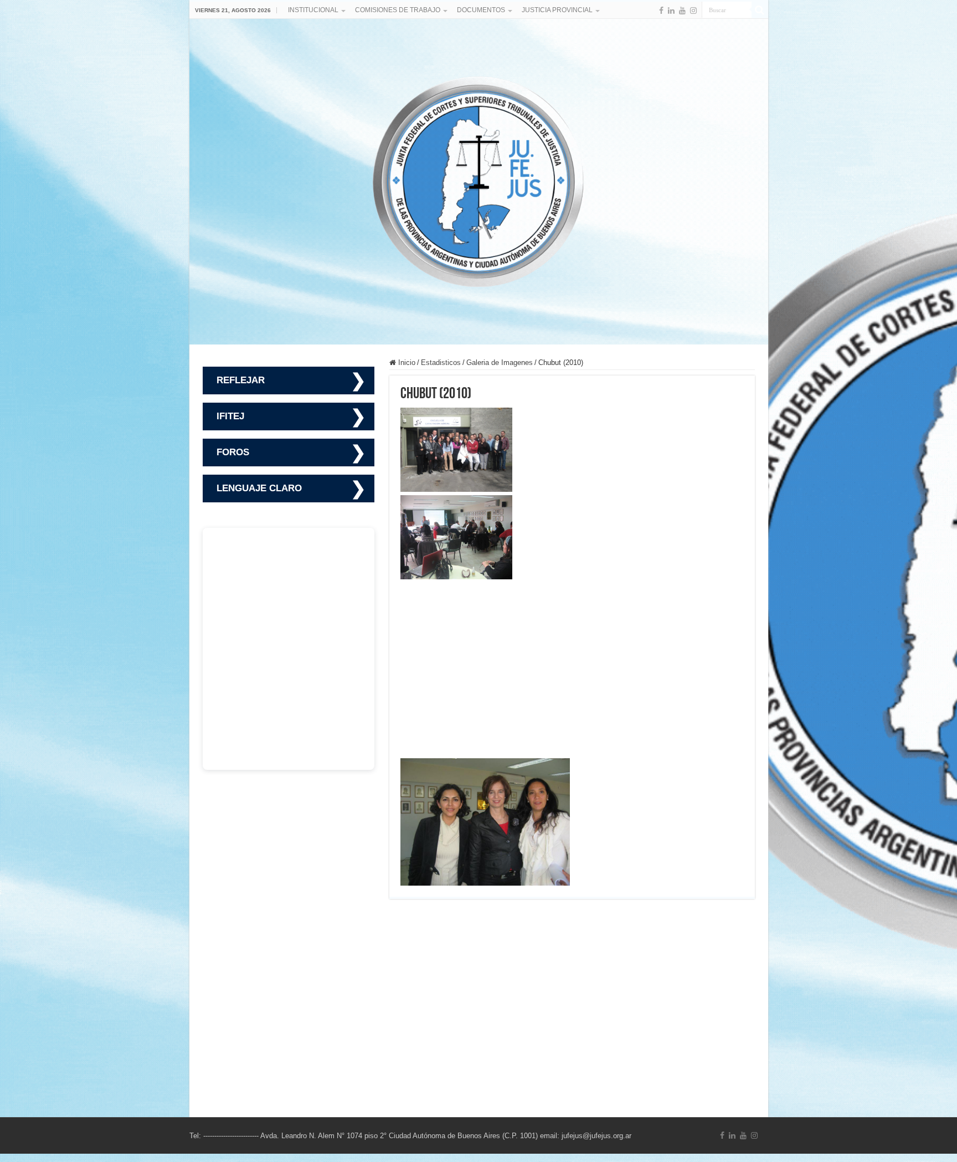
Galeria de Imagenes (499, 362)
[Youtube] (682, 10)
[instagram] (693, 10)
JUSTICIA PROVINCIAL (557, 10)
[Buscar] (760, 10)
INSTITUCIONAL (313, 10)
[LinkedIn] (671, 10)
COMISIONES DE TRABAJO (397, 10)
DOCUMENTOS (481, 10)
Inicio (405, 362)
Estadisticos (441, 362)
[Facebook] (661, 10)
